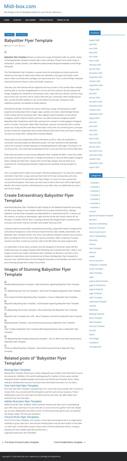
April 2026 (93, 56)
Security (92, 330)
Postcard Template (97, 326)
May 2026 (93, 52)
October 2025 (94, 81)
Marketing (93, 310)
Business (93, 219)
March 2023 (94, 138)
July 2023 (93, 122)
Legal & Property (96, 289)
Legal (91, 277)
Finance (92, 244)
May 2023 (93, 130)
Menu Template (95, 318)
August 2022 (94, 167)
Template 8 (93, 342)
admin (23, 46)
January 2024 (94, 97)
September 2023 (96, 114)
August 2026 (94, 40)
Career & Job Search (97, 232)
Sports (92, 334)
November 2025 (95, 77)
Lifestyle (92, 306)
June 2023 (93, 126)
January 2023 (94, 147)
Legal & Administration (98, 281)
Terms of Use (63, 20)
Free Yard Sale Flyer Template (21, 385)
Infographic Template (98, 265)
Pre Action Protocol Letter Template (22, 442)
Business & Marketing (98, 224)
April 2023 (93, 134)
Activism (92, 211)
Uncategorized (95, 347)
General (92, 252)
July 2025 (93, 93)
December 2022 (95, 151)
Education (93, 240)
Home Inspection (96, 260)
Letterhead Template (98, 301)
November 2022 (95, 155)
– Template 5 (94, 199)
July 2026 (93, 44)
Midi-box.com (20, 6)
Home (6, 20)
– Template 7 (94, 207)
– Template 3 (94, 191)
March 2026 (94, 60)
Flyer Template (22, 35)
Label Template (95, 273)
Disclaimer (30, 20)
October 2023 (94, 110)
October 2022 (94, 159)
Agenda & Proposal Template (101, 215)
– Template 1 (94, 183)
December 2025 (95, 73)
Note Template (95, 322)
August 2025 (94, 89)
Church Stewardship (97, 236)
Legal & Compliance (97, 285)
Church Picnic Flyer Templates (21, 417)
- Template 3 (9, 35)
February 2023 (95, 142)
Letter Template (95, 297)
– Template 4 (94, 195)
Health (92, 256)
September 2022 (96, 163)
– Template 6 (94, 203)
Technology (94, 338)
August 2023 (94, 118)
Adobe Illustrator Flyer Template (23, 401)
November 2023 (95, 106)
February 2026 (95, 65)
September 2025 (96, 85)
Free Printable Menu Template (68, 442)
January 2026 (94, 69)
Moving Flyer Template (17, 369)
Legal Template (95, 293)
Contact (17, 20)
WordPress (56, 456)
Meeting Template (96, 314)
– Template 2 (94, 187)
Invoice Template (96, 269)
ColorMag (43, 456)
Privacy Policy (46, 20)
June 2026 (93, 48)
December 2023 (95, 101)
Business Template (97, 228)
